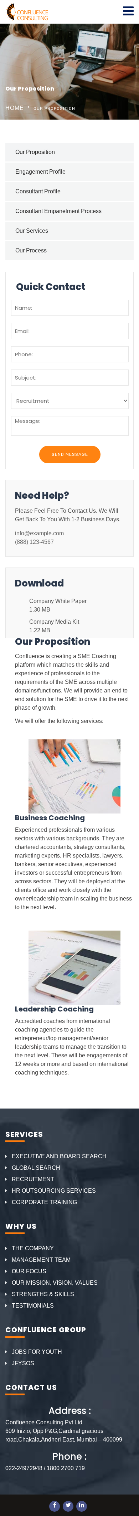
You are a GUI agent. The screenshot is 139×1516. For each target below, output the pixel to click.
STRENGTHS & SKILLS (43, 1294)
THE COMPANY (33, 1248)
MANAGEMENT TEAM (41, 1260)
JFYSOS (23, 1363)
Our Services (31, 231)
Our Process (31, 250)
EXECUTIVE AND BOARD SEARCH (59, 1156)
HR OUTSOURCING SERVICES (54, 1191)
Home (14, 108)
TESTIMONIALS (33, 1306)
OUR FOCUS (29, 1271)
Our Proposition (35, 152)
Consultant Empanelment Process (58, 211)
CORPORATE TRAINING (44, 1202)
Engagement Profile (40, 172)
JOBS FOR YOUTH (37, 1352)
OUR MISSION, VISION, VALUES (55, 1283)
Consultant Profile (38, 191)
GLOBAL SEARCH (36, 1168)
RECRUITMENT (33, 1179)
